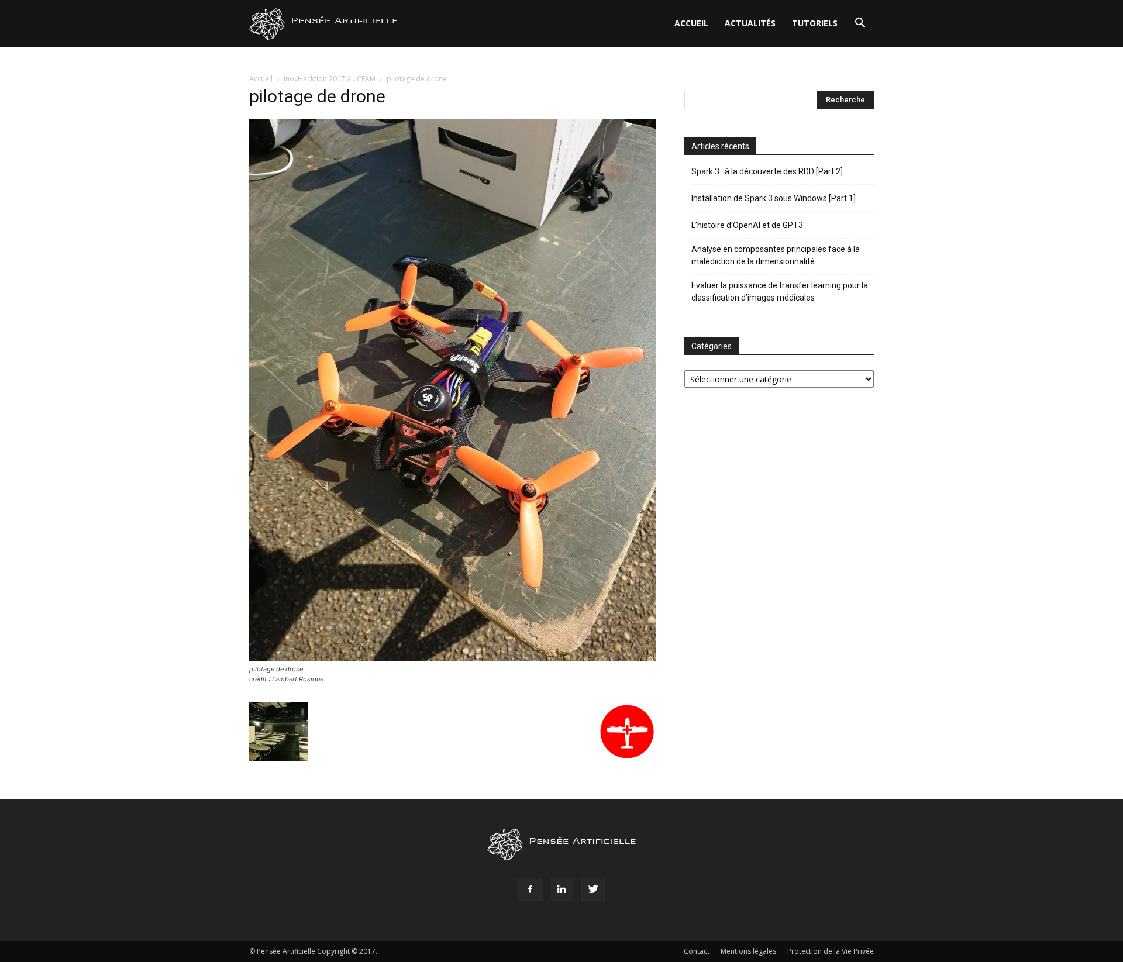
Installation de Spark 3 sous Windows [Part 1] (773, 198)
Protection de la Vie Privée (830, 951)
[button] (860, 24)
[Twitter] (593, 889)
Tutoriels (815, 23)
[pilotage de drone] (452, 658)
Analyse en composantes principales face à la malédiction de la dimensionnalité (775, 255)
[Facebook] (530, 889)
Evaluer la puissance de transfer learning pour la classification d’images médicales (779, 291)
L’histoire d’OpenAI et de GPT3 (747, 225)
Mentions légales (748, 951)
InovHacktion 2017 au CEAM (330, 79)
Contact (696, 951)
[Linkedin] (561, 889)
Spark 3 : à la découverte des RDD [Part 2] (767, 171)
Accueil (691, 23)
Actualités (750, 23)
